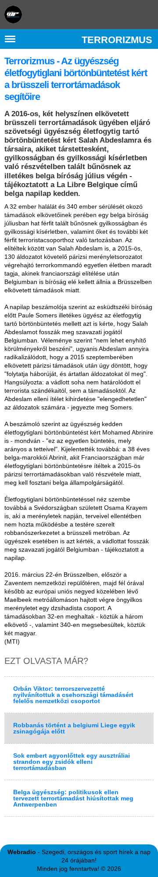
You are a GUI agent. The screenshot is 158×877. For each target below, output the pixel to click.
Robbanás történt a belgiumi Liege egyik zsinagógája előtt (74, 728)
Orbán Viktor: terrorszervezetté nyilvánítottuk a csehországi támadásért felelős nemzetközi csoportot (73, 694)
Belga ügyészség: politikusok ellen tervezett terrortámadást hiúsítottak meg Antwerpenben (73, 798)
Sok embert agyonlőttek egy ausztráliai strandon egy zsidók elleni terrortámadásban (71, 761)
